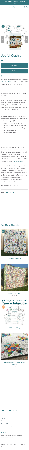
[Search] (24, 7)
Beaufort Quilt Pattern (14, 293)
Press (2, 421)
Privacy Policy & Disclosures (9, 427)
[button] (2, 39)
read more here (18, 161)
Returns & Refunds (6, 424)
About (3, 418)
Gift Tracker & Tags (14, 328)
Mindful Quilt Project (14, 258)
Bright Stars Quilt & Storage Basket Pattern (14, 363)
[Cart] (27, 7)
